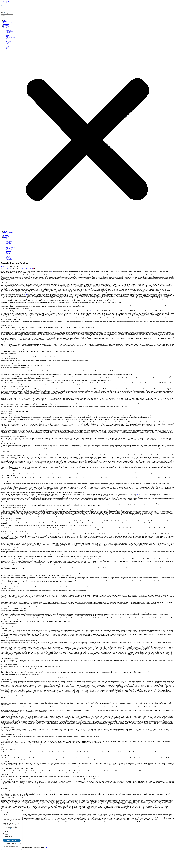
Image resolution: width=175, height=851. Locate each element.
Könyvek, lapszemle (10, 37)
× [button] (20, 811)
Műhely (7, 42)
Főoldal (5, 19)
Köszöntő (8, 38)
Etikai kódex (6, 26)
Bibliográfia (8, 30)
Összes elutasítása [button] (11, 843)
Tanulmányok (9, 49)
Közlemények (9, 40)
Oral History (8, 45)
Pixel (47, 847)
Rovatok (5, 27)
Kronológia (8, 41)
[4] (137, 494)
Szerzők (5, 21)
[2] (26, 294)
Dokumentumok (9, 31)
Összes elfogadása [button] (11, 840)
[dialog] (11, 830)
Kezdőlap (3, 266)
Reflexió (8, 47)
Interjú (7, 35)
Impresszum (5, 25)
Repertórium (8, 48)
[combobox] (7, 14)
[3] (90, 310)
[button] (87, 139)
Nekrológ (8, 43)
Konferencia (8, 36)
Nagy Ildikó (9, 268)
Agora (7, 29)
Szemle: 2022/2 (29, 268)
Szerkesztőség (6, 24)
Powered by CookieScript (12, 848)
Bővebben (12, 828)
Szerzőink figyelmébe (8, 22)
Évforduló (8, 32)
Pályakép (8, 46)
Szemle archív (6, 20)
